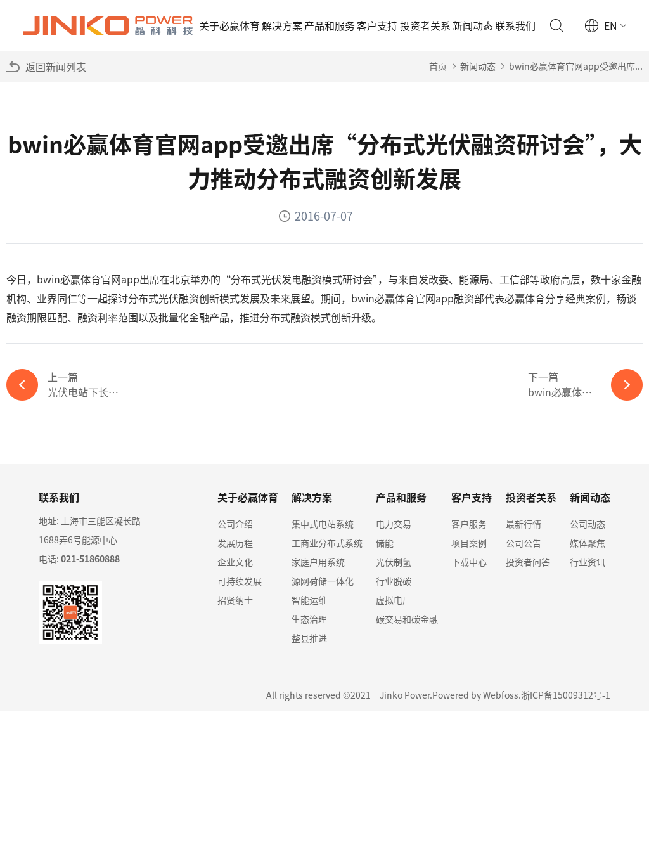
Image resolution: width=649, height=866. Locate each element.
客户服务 (469, 523)
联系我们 (515, 25)
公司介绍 (235, 523)
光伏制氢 (393, 561)
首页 (438, 66)
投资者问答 (528, 561)
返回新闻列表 (55, 66)
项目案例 (469, 542)
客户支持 (377, 25)
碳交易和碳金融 (407, 618)
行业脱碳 (393, 580)
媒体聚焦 (587, 542)
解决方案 (282, 25)
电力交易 (393, 523)
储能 (385, 542)
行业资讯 (587, 561)
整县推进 (309, 637)
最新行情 (523, 523)
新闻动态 (473, 25)
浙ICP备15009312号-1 (565, 694)
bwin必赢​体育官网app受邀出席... (576, 66)
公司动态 (587, 523)
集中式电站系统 (323, 523)
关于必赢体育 (229, 25)
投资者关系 (425, 25)
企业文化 (235, 561)
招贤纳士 (235, 599)
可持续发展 (239, 580)
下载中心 (469, 561)
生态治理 (309, 618)
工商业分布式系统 (327, 542)
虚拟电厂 (393, 599)
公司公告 (523, 542)
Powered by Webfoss (475, 694)
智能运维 (309, 599)
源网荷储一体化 (323, 580)
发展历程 (235, 542)
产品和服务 (329, 25)
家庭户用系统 (318, 561)
